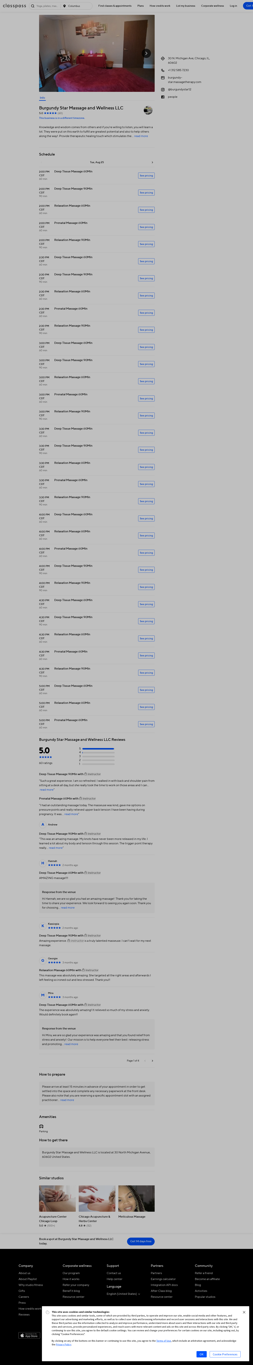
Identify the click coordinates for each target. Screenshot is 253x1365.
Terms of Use (163, 1340)
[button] (244, 1312)
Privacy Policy (63, 1344)
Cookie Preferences (225, 1354)
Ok (202, 1354)
